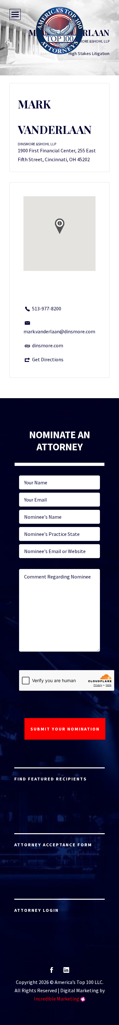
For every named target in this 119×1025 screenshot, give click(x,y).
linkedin (66, 972)
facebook (51, 972)
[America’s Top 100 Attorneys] (59, 30)
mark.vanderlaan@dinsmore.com (59, 331)
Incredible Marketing (56, 998)
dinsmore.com (47, 345)
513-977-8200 (46, 308)
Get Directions (47, 359)
